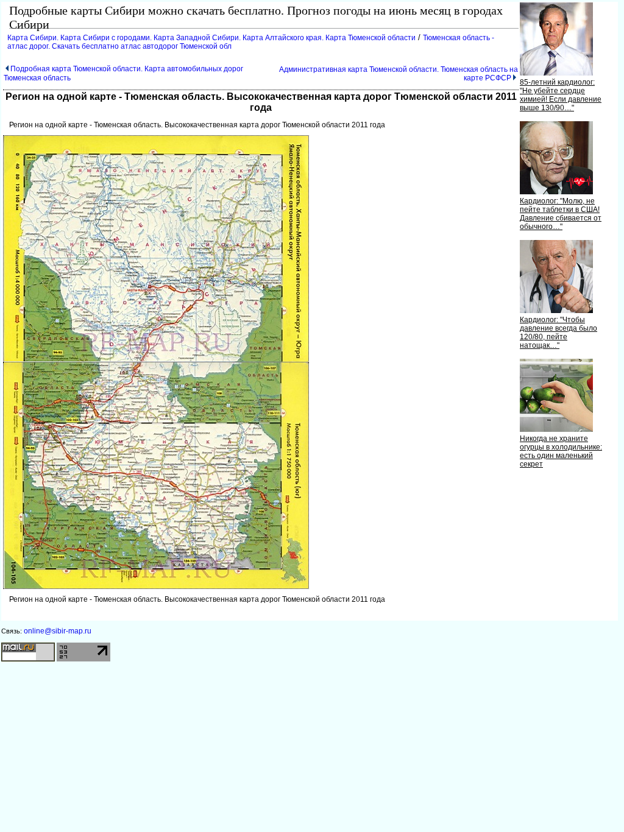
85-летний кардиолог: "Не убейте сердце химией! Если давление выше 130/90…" (560, 95)
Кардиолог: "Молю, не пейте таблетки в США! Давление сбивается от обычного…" (560, 214)
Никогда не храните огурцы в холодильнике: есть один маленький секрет (561, 451)
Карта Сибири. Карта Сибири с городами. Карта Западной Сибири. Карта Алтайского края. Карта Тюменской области (211, 37)
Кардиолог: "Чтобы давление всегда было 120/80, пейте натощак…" (558, 333)
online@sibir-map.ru (57, 631)
